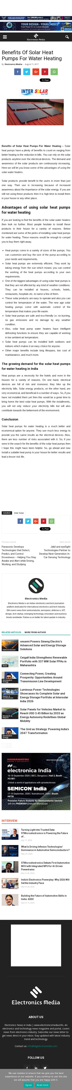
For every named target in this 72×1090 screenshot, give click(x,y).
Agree (28, 1085)
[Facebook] (27, 1068)
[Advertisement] (36, 484)
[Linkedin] (36, 1068)
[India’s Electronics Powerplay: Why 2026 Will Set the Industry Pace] (10, 884)
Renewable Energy (7, 681)
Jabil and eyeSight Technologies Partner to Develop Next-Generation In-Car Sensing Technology (54, 552)
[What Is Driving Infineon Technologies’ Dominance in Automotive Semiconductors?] (10, 851)
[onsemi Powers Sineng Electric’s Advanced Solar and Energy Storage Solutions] (10, 645)
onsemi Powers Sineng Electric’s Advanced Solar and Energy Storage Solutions (43, 645)
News (5, 666)
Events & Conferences (8, 697)
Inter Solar (19, 513)
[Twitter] (45, 1068)
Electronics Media (13, 64)
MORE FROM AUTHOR (35, 632)
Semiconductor (9, 649)
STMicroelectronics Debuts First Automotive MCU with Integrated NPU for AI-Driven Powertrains (45, 866)
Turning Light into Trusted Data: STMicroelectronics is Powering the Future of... (44, 833)
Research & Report (7, 717)
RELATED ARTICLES (11, 632)
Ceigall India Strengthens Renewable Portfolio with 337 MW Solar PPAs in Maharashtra (43, 661)
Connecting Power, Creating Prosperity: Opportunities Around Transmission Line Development (41, 677)
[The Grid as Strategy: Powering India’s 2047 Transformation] (10, 733)
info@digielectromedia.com (42, 1046)
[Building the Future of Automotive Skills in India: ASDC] (10, 900)
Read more (42, 1085)
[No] (67, 1079)
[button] (67, 36)
